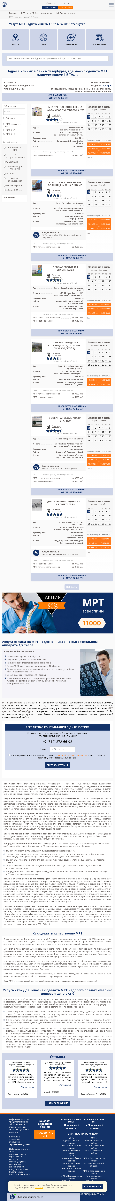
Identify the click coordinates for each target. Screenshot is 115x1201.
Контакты (71, 1128)
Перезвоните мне (45, 1134)
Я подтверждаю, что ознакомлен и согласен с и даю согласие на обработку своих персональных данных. (57, 756)
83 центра (105, 85)
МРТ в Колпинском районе (94, 1151)
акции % (10, 173)
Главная (13, 13)
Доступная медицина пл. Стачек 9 (65, 419)
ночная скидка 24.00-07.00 (15, 167)
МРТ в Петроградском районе (71, 1177)
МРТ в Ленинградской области (94, 1164)
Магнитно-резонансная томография (42, 783)
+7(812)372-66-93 (66, 7)
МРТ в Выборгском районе (71, 1146)
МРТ (23, 13)
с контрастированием (15, 155)
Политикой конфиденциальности (71, 755)
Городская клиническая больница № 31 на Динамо (65, 184)
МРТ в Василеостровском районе (94, 1140)
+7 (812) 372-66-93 (72, 173)
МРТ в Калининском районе (94, 1146)
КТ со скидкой (71, 1125)
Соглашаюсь (93, 1186)
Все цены (72, 586)
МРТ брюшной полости (41, 13)
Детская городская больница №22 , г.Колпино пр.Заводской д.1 (65, 345)
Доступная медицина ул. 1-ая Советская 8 (65, 503)
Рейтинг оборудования (15, 179)
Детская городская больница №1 (65, 269)
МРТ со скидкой (94, 1125)
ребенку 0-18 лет (14, 190)
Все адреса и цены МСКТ (71, 1120)
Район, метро (10, 106)
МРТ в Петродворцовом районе (94, 1176)
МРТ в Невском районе (94, 1171)
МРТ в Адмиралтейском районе (71, 1140)
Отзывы (94, 1128)
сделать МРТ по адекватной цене (67, 1006)
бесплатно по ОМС (14, 148)
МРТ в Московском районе (71, 1169)
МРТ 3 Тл (10, 134)
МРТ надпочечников (66, 13)
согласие (39, 1187)
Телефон (44, 749)
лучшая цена (12, 162)
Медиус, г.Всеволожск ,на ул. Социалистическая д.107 (65, 108)
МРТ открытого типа (12, 125)
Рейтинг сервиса (14, 185)
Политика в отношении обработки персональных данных (19, 1140)
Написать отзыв (57, 1103)
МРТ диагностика (12, 948)
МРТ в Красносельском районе (94, 1159)
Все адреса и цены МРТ (94, 1120)
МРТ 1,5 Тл (11, 130)
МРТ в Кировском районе (71, 1151)
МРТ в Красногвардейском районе (71, 1158)
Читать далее (27, 1087)
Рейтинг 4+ (11, 118)
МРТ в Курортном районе (71, 1164)
